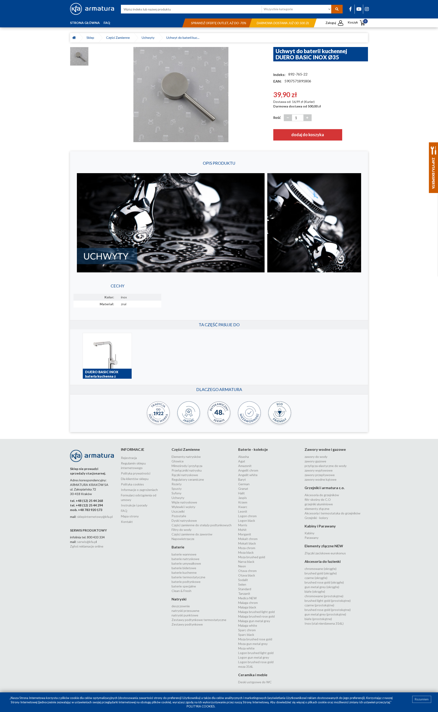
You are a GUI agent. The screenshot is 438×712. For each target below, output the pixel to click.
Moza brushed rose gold (255, 639)
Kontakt (127, 522)
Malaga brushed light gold (256, 612)
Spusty (177, 488)
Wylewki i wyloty (183, 507)
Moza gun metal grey (253, 644)
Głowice (178, 461)
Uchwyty (149, 37)
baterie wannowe (184, 554)
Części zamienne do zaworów (192, 534)
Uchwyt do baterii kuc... (182, 37)
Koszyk (357, 22)
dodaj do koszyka (307, 134)
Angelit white (248, 475)
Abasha (243, 457)
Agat (241, 461)
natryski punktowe (185, 615)
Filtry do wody (181, 530)
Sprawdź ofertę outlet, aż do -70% (218, 23)
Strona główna (85, 23)
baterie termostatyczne (188, 577)
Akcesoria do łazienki (323, 561)
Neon (242, 566)
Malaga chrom (248, 603)
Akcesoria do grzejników (322, 495)
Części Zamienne (118, 37)
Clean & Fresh (181, 591)
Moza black (246, 552)
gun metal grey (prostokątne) (325, 614)
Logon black (246, 520)
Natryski (179, 599)
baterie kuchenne (184, 572)
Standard (244, 589)
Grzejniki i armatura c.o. (325, 487)
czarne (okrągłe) (316, 578)
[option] (180, 94)
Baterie (178, 547)
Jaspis (242, 498)
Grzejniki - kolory (316, 518)
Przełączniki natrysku (187, 470)
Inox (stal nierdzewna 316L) (324, 623)
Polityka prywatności (135, 473)
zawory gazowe (315, 461)
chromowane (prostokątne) (324, 596)
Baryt (242, 479)
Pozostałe (179, 516)
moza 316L (245, 666)
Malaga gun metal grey (254, 621)
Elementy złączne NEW (324, 546)
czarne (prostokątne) (319, 605)
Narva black (246, 561)
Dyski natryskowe (184, 520)
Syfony (176, 493)
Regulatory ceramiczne (188, 479)
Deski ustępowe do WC (255, 682)
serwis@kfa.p (86, 542)
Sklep (91, 37)
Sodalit (243, 580)
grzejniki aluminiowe (319, 504)
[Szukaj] (337, 9)
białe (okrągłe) (315, 591)
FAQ (107, 23)
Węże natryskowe (184, 502)
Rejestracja (129, 458)
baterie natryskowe (185, 559)
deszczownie (181, 606)
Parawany (311, 538)
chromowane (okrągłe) (320, 569)
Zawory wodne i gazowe (325, 449)
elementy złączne (317, 509)
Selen (242, 584)
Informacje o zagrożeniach (139, 490)
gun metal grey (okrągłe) (322, 587)
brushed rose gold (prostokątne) (328, 610)
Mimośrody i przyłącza (187, 466)
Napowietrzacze (183, 539)
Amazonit (245, 466)
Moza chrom (246, 548)
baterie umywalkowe (186, 563)
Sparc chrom (247, 630)
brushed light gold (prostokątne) (328, 600)
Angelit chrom (248, 470)
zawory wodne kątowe (320, 479)
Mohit (242, 530)
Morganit (244, 534)
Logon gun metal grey (253, 657)
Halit (241, 493)
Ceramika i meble (252, 675)
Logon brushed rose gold (256, 662)
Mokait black (247, 543)
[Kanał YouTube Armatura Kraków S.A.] (359, 9)
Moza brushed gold (251, 557)
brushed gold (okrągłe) (321, 573)
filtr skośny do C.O (318, 499)
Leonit (242, 511)
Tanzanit (244, 593)
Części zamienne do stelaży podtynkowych (202, 525)
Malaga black (247, 607)
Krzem (242, 502)
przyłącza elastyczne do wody (326, 466)
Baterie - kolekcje (253, 449)
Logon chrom (247, 516)
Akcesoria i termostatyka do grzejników (332, 513)
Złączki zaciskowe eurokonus (325, 553)
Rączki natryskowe (185, 475)
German (244, 484)
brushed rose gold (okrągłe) (324, 582)
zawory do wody (316, 457)
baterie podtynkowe (186, 582)
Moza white (246, 648)
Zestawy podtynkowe (187, 624)
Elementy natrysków (186, 457)
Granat (243, 488)
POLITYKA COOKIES (201, 706)
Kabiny (309, 533)
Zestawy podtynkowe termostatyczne (199, 620)
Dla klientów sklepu (135, 479)
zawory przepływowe (320, 475)
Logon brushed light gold (256, 653)
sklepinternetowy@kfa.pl (95, 517)
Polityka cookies (132, 484)
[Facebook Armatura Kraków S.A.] (350, 9)
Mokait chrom (248, 539)
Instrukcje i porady (134, 505)
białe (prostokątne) (318, 619)
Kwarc (242, 507)
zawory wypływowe (319, 470)
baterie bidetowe (184, 568)
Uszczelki (178, 511)
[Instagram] (367, 9)
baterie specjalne (184, 586)
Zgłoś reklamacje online (86, 546)
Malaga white (247, 625)
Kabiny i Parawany (320, 526)
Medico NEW (247, 598)
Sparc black (246, 634)
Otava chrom (247, 571)
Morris (242, 525)
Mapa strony (130, 516)
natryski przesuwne (185, 611)
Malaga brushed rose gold (256, 616)
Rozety (177, 484)
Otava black (246, 575)
